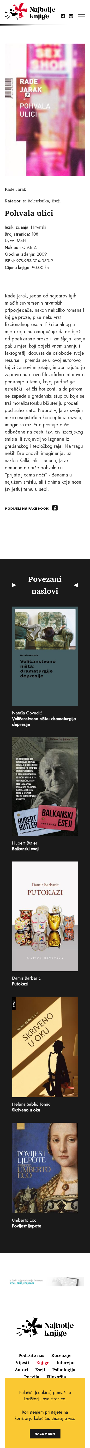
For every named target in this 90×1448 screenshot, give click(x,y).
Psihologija (63, 1369)
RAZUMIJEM (45, 1433)
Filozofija (56, 1376)
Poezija (31, 1376)
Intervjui (66, 1362)
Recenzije (61, 1355)
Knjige (42, 1362)
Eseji (56, 200)
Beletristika (38, 200)
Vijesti (22, 1362)
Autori (21, 1369)
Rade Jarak (15, 189)
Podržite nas (31, 1355)
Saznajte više (63, 1418)
